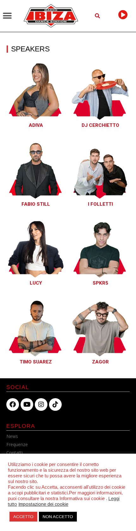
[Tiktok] (55, 404)
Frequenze (17, 444)
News (12, 436)
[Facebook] (12, 404)
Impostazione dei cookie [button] (43, 504)
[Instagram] (41, 404)
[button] (7, 16)
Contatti (14, 453)
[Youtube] (27, 404)
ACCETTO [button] (23, 516)
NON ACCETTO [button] (58, 516)
